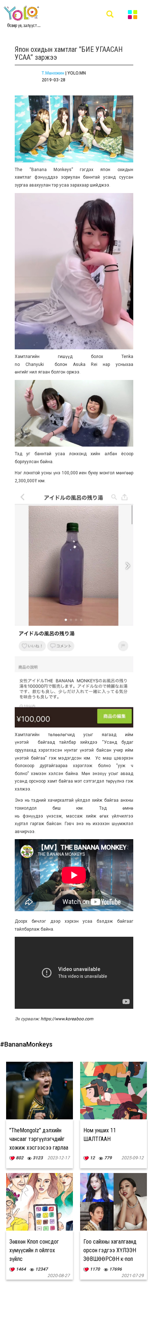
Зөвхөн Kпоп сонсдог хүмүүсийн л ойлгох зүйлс (34, 1250)
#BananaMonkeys (26, 1044)
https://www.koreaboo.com (67, 1018)
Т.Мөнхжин (53, 73)
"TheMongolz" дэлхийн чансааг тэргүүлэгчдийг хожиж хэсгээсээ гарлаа (38, 1139)
